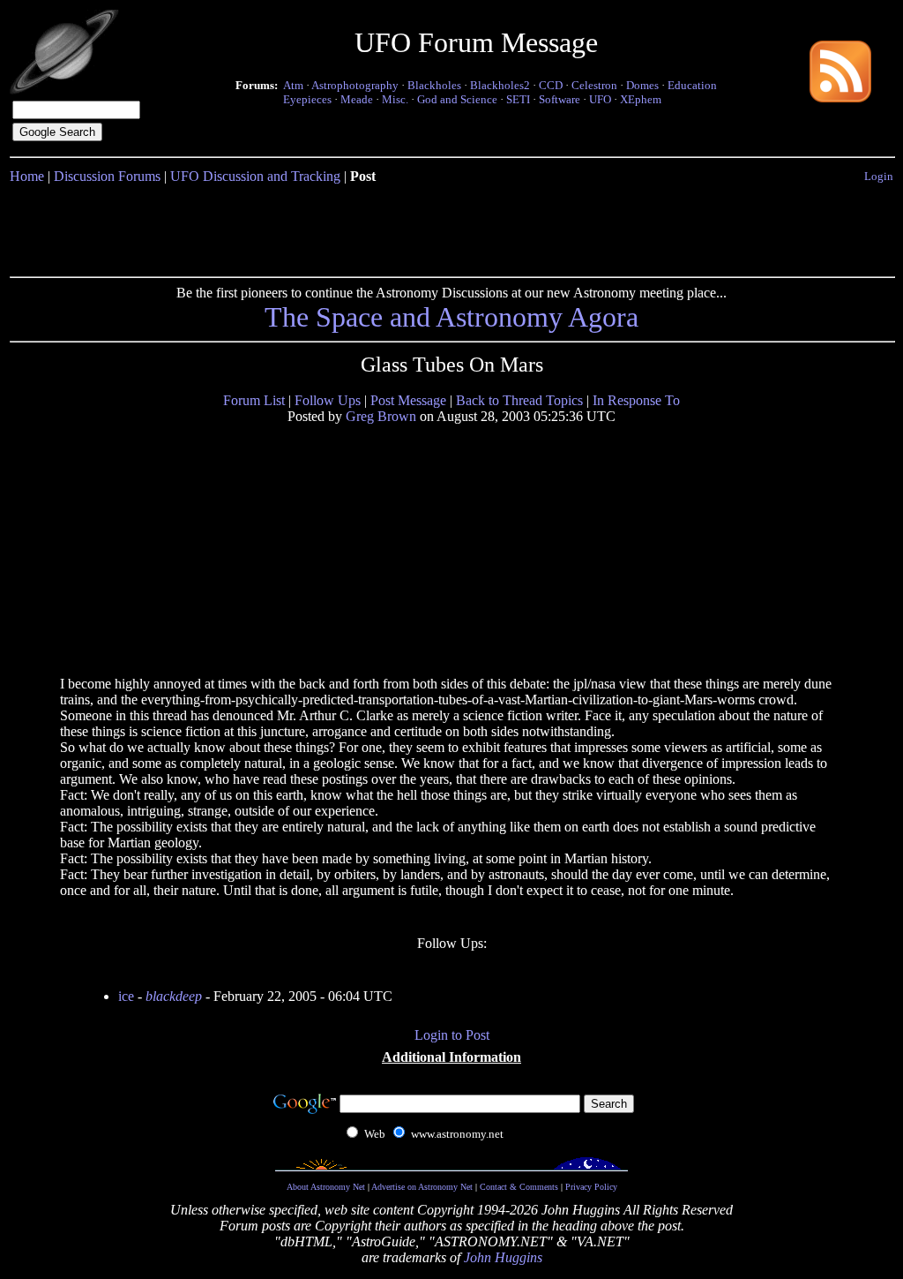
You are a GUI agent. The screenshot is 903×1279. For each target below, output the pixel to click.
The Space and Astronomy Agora (451, 317)
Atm (293, 85)
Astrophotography (355, 85)
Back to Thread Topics (519, 400)
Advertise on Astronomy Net (422, 1187)
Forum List (254, 400)
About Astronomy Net (326, 1187)
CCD (551, 85)
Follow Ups (328, 400)
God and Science (457, 99)
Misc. (395, 99)
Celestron (594, 85)
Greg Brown (381, 416)
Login (878, 176)
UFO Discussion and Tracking (255, 176)
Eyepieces (307, 99)
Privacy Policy (591, 1187)
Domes (642, 85)
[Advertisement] (451, 227)
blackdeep (174, 996)
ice (126, 996)
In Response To (636, 400)
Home (27, 176)
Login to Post (451, 1034)
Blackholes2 (500, 85)
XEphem (640, 99)
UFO (600, 99)
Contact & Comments (519, 1187)
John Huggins (503, 1257)
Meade (356, 99)
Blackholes (434, 85)
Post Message (408, 400)
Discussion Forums (107, 176)
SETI (518, 99)
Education (692, 85)
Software (559, 99)
